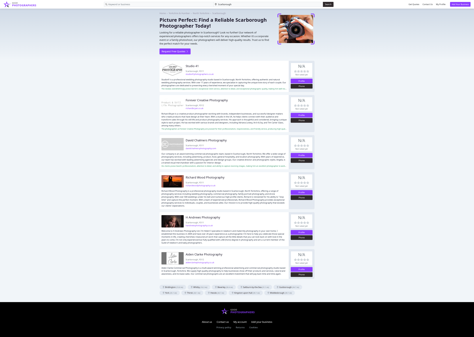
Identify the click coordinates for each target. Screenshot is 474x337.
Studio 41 (192, 66)
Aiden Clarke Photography (204, 254)
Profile (301, 81)
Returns (240, 327)
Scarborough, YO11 (195, 71)
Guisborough (289, 287)
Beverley (225, 287)
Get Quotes (414, 4)
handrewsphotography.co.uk (199, 225)
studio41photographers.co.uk (200, 74)
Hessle (217, 292)
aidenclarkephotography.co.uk (200, 262)
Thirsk (193, 292)
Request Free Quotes (174, 51)
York (171, 292)
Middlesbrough (280, 292)
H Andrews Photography (203, 217)
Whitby (200, 287)
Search (328, 4)
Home (162, 13)
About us (207, 322)
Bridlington (174, 287)
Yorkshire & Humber (179, 13)
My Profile (440, 4)
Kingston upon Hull (247, 292)
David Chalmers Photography (206, 140)
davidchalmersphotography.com (201, 148)
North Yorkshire (201, 13)
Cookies (253, 327)
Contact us (223, 322)
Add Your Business (460, 4)
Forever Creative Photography (207, 100)
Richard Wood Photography (205, 177)
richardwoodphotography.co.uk (201, 185)
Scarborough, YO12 (195, 105)
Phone (302, 86)
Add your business (261, 322)
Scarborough (219, 13)
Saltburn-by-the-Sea (256, 287)
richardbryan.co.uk (194, 108)
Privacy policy (223, 327)
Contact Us (428, 4)
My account (240, 322)
